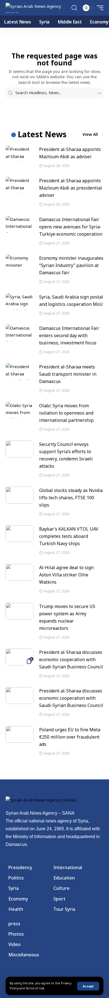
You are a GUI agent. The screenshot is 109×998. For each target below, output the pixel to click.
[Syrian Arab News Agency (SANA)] (38, 8)
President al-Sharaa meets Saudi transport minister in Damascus (67, 374)
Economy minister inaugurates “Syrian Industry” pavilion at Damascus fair (71, 265)
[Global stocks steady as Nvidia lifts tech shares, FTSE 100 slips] (20, 495)
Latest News (42, 134)
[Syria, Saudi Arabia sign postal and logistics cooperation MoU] (20, 301)
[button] (88, 986)
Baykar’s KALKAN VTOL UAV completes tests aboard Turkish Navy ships (68, 536)
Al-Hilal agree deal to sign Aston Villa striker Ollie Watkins (66, 574)
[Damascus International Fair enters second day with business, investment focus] (20, 333)
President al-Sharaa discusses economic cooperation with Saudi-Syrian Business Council (71, 659)
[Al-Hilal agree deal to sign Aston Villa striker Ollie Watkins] (20, 572)
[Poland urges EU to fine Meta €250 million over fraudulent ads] (20, 734)
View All (90, 134)
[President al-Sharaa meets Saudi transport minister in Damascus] (20, 371)
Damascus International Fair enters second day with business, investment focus (69, 335)
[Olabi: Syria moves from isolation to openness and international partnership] (20, 410)
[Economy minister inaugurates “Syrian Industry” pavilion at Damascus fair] (20, 262)
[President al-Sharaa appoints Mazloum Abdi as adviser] (20, 154)
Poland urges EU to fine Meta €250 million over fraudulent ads (69, 737)
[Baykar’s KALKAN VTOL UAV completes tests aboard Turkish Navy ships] (20, 533)
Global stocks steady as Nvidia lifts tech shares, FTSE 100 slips (71, 497)
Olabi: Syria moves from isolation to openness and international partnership (66, 413)
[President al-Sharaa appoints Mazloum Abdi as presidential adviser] (20, 185)
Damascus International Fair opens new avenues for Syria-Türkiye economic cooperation (70, 226)
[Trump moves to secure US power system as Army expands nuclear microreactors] (20, 611)
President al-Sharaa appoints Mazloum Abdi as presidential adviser (70, 188)
